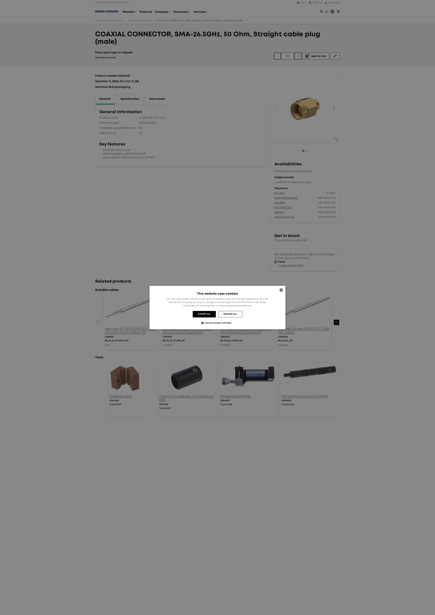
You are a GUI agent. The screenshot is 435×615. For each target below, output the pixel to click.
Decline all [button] (230, 314)
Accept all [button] (204, 314)
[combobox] (281, 290)
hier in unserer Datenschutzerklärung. (231, 305)
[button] (217, 323)
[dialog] (217, 307)
